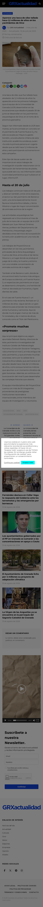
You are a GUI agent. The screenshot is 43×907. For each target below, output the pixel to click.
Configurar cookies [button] (12, 463)
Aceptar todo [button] (28, 463)
